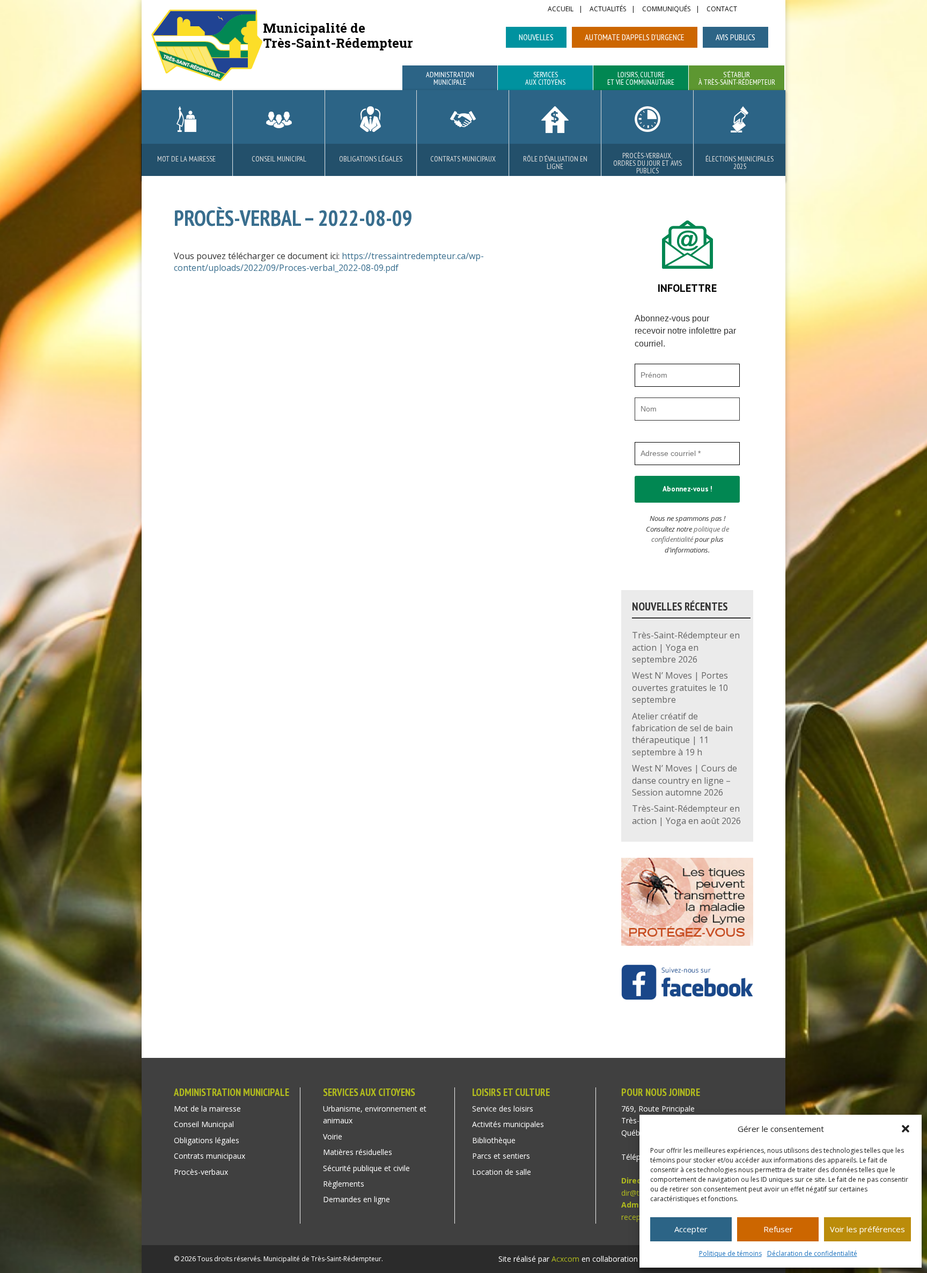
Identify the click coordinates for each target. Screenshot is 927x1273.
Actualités (608, 9)
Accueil (560, 9)
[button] (905, 1128)
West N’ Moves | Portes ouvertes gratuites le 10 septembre (680, 687)
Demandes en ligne (356, 1199)
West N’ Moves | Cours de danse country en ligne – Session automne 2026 (684, 780)
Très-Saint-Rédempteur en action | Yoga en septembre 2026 (686, 647)
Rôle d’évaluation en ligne (555, 162)
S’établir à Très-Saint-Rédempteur (736, 79)
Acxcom (565, 1259)
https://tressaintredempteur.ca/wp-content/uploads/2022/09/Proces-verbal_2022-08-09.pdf (329, 262)
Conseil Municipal (279, 159)
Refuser (778, 1229)
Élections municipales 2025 (739, 162)
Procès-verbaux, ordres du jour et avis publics (647, 163)
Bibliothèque (494, 1140)
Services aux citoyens (545, 79)
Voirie (332, 1136)
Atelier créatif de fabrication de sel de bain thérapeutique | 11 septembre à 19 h (682, 734)
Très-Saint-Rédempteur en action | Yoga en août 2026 (686, 814)
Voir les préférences (867, 1229)
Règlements (343, 1184)
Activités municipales (508, 1124)
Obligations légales (370, 159)
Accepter (691, 1229)
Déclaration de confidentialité (812, 1253)
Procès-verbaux (201, 1172)
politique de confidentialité (690, 534)
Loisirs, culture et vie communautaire (640, 79)
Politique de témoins (730, 1253)
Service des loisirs (502, 1108)
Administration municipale (450, 79)
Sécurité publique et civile (366, 1168)
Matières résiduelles (357, 1152)
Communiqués (666, 9)
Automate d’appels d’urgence (635, 37)
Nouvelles (536, 37)
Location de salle (501, 1172)
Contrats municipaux (463, 159)
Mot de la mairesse (186, 159)
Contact (722, 9)
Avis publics (735, 37)
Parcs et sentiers (501, 1156)
